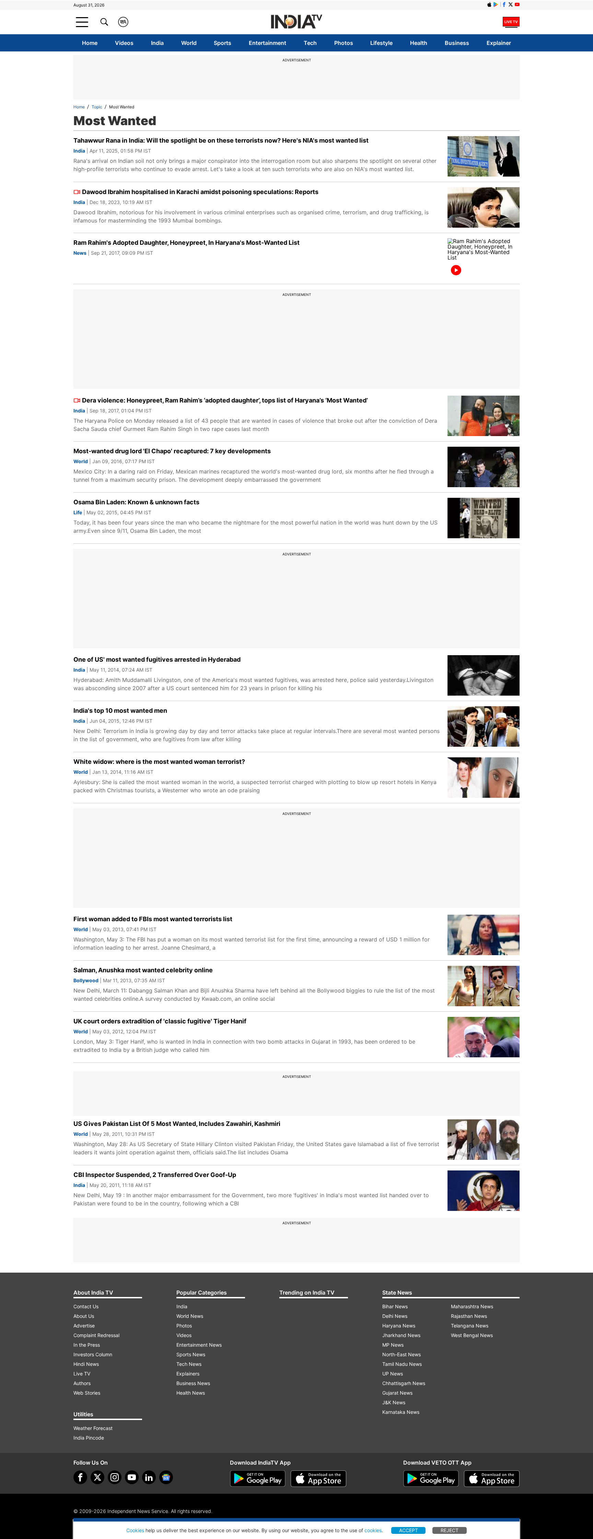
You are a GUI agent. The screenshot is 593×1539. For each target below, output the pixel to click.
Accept (408, 1530)
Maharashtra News (472, 1306)
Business (457, 42)
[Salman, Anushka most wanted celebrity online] (483, 986)
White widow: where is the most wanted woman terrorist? (159, 761)
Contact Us (85, 1306)
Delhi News (394, 1316)
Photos (343, 42)
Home (89, 42)
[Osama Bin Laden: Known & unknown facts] (483, 518)
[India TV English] (296, 22)
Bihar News (395, 1306)
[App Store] (318, 1478)
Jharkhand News (401, 1335)
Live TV (81, 1373)
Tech (310, 42)
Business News (193, 1383)
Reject (449, 1530)
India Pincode (88, 1438)
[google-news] (166, 1477)
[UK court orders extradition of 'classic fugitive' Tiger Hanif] (483, 1037)
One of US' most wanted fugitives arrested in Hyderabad (157, 659)
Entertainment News (199, 1345)
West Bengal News (472, 1335)
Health (418, 42)
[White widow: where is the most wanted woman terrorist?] (483, 777)
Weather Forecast (93, 1428)
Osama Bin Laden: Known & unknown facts (136, 502)
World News (189, 1316)
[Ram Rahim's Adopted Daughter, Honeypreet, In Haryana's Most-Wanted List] (483, 258)
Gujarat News (397, 1393)
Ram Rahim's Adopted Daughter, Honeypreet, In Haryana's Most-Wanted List (186, 242)
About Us (83, 1316)
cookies (373, 1530)
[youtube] (132, 1477)
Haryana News (398, 1325)
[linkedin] (149, 1477)
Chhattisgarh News (403, 1383)
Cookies (135, 1530)
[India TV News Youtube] (517, 4)
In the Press (86, 1345)
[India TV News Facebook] (504, 4)
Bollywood (85, 980)
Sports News (190, 1354)
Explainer (499, 42)
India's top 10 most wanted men (120, 710)
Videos (124, 42)
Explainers (187, 1373)
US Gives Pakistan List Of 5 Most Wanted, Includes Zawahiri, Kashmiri (176, 1123)
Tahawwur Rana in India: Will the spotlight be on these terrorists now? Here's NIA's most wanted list (221, 140)
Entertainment (267, 42)
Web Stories (86, 1393)
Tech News (188, 1364)
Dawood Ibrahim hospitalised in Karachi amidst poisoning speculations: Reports (200, 191)
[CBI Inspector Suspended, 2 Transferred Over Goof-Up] (483, 1190)
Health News (190, 1393)
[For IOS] (492, 1478)
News (79, 253)
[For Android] (431, 1478)
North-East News (401, 1354)
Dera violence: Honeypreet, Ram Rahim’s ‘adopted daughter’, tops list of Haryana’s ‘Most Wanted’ (225, 400)
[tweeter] (97, 1477)
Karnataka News (400, 1412)
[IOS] (489, 4)
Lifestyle (381, 42)
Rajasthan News (469, 1316)
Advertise (84, 1325)
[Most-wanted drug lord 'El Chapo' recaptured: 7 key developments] (483, 467)
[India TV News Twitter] (510, 4)
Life (77, 512)
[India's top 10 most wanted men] (483, 726)
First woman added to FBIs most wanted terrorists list (152, 919)
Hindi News (86, 1364)
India (157, 42)
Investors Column (92, 1354)
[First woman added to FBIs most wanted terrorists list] (483, 935)
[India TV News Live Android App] (258, 1478)
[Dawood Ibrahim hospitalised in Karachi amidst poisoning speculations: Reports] (483, 207)
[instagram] (114, 1477)
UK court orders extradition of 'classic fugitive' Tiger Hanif (159, 1021)
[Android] (495, 4)
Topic (97, 106)
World (189, 42)
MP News (393, 1345)
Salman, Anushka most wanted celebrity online (143, 970)
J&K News (393, 1402)
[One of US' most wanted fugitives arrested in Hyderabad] (483, 675)
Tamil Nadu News (402, 1364)
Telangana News (469, 1325)
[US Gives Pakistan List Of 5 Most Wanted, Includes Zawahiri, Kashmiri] (483, 1139)
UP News (392, 1373)
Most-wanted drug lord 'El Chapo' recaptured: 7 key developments (172, 451)
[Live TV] (511, 22)
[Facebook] (80, 1477)
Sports (222, 42)
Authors (82, 1383)
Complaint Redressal (96, 1335)
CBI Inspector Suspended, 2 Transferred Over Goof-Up (154, 1174)
